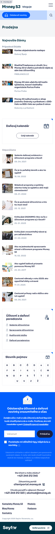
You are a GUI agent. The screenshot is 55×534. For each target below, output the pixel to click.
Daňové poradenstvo (19, 340)
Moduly (32, 504)
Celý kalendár (27, 135)
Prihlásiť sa (45, 434)
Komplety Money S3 (12, 504)
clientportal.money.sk (27, 484)
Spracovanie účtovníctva (21, 330)
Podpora (32, 508)
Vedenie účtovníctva (19, 325)
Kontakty (7, 513)
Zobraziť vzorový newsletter (35, 424)
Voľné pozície (38, 528)
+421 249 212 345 (27, 475)
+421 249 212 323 (14, 492)
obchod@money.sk (39, 492)
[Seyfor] (10, 527)
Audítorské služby (18, 335)
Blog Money (8, 508)
